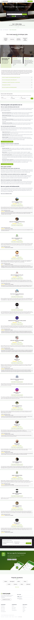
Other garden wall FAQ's (6, 84)
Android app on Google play (14, 559)
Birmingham (12, 581)
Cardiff (9, 584)
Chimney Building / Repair (5, 39)
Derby (22, 584)
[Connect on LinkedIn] (21, 616)
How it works (3, 608)
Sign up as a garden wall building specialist (9, 87)
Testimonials (3, 607)
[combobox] (6, 98)
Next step (24, 14)
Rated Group (24, 607)
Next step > (29, 543)
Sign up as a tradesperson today (6, 193)
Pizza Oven (12, 39)
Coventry (15, 584)
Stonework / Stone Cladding (25, 39)
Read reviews (20, 203)
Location (2, 97)
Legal (23, 611)
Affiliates (24, 610)
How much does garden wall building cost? (9, 79)
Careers (24, 608)
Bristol (19, 581)
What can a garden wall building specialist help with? (11, 77)
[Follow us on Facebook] (19, 616)
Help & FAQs (3, 610)
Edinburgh (28, 584)
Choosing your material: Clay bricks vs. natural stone (11, 82)
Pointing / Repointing (18, 39)
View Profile (14, 205)
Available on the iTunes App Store (9, 559)
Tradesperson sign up (6, 599)
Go (31, 98)
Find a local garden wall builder (7, 141)
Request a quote (19, 205)
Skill (21, 97)
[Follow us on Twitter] (18, 616)
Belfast (6, 581)
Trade (11, 97)
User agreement (3, 611)
